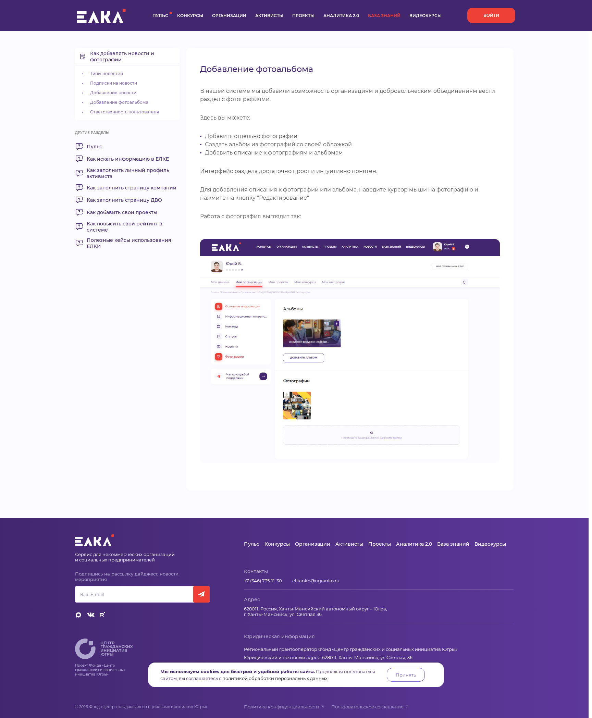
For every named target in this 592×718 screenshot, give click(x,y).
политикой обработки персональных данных (275, 678)
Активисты (269, 15)
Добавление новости (113, 92)
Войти (491, 15)
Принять (406, 675)
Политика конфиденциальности (281, 706)
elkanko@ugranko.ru (316, 580)
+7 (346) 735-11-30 (263, 580)
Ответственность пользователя (124, 111)
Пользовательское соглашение (367, 706)
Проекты (303, 15)
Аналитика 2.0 (341, 15)
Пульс (160, 15)
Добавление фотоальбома (119, 102)
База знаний (384, 15)
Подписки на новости (113, 83)
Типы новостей (106, 73)
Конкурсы (190, 15)
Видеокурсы (425, 15)
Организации (229, 15)
